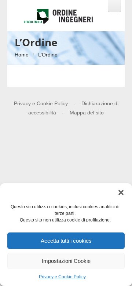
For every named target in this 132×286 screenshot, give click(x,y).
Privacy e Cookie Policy (62, 276)
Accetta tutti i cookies (66, 241)
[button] (121, 192)
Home (22, 55)
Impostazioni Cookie (66, 261)
